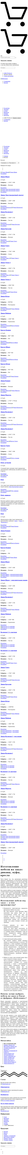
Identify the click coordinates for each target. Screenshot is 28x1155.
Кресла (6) (6, 1049)
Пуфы (5, 1134)
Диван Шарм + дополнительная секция (14, 580)
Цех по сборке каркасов (7, 1103)
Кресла (5, 1133)
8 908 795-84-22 (8, 73)
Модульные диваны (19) (10, 1046)
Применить (3, 1071)
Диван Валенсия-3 (7, 429)
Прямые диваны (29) (9, 1045)
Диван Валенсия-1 (7, 412)
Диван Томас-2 (6, 279)
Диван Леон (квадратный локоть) (12, 195)
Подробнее (3, 173)
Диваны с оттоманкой (9, 1135)
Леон (15, 521)
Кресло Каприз (6, 330)
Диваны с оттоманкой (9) (10, 1050)
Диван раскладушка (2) (10, 1062)
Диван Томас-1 (6, 262)
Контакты (6, 115)
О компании (7, 81)
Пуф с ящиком (5, 495)
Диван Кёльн (5, 296)
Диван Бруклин (6, 229)
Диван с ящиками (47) (9, 1056)
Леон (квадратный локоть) (16, 486)
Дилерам (6, 109)
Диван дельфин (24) (9, 1057)
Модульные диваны (9, 1137)
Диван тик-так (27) (9, 1059)
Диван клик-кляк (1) (9, 1060)
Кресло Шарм (5, 347)
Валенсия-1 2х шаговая (8, 771)
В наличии (6, 108)
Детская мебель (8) (9, 1055)
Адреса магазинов (8, 76)
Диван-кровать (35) (9, 1053)
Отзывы (6, 113)
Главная (6, 156)
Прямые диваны (8, 1138)
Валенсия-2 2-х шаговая (9, 807)
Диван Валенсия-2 (7, 212)
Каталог (6, 1131)
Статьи (5, 111)
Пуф (2, 479)
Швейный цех (5, 1094)
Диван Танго (5, 246)
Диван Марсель (6, 395)
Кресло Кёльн (5, 364)
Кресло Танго (5, 446)
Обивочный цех (5, 1087)
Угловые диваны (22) (9, 1048)
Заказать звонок (17, 118)
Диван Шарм (5, 177)
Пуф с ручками (6, 462)
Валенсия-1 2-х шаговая (9, 632)
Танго (20, 521)
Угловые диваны (8, 1140)
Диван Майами (6, 313)
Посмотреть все (5, 1111)
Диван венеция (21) (9, 1063)
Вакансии (6, 112)
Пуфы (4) (6, 1052)
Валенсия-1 (4, 522)
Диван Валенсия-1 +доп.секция (11, 736)
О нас (5, 1117)
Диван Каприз (5, 381)
